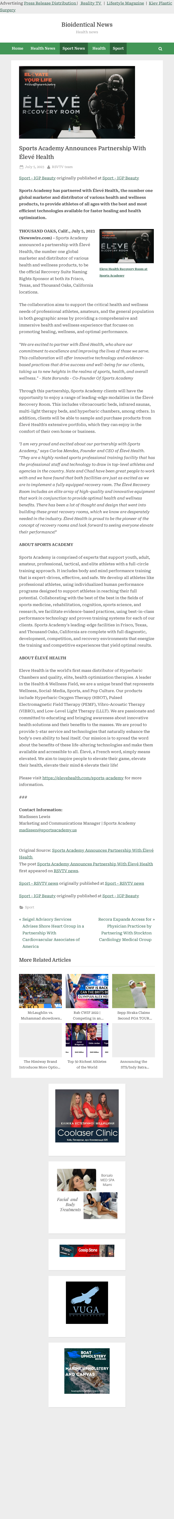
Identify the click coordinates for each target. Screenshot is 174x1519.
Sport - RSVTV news (38, 883)
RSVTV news (66, 871)
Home (17, 48)
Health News (43, 48)
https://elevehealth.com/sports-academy (83, 778)
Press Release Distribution (50, 3)
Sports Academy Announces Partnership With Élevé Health (95, 864)
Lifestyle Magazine (125, 3)
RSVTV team (62, 167)
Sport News (74, 48)
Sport (118, 48)
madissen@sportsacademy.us (48, 830)
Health (99, 48)
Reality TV (91, 3)
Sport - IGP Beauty (37, 178)
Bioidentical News (87, 24)
